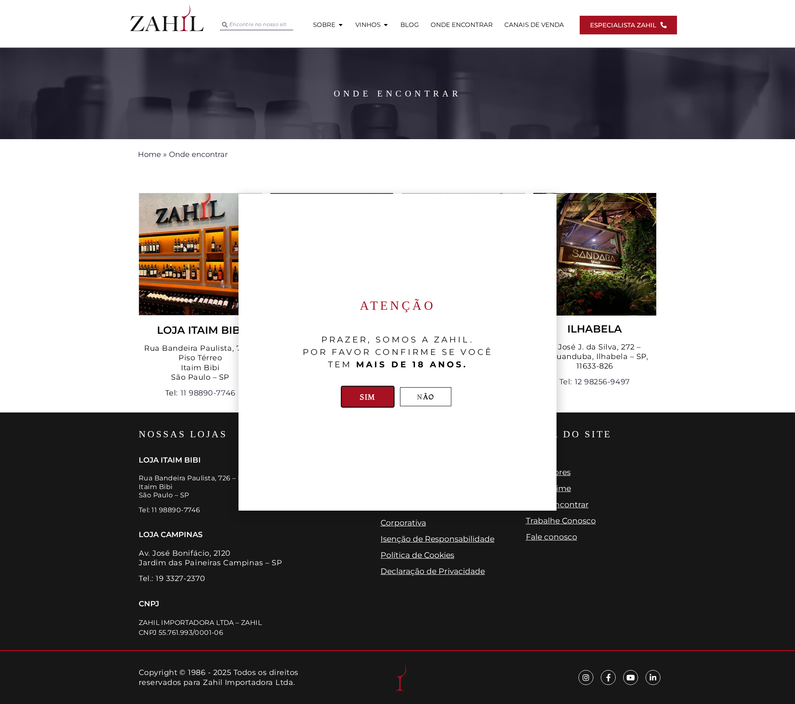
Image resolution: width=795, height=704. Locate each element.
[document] (397, 352)
